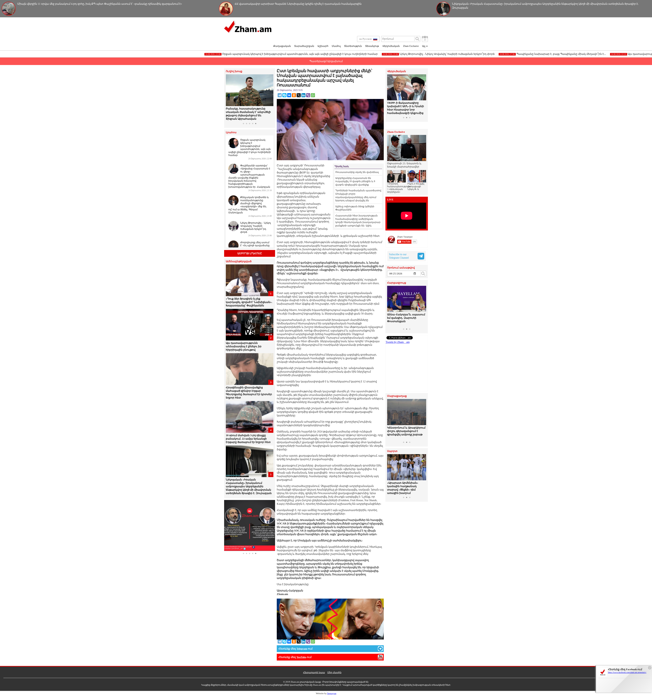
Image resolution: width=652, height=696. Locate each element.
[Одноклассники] (294, 95)
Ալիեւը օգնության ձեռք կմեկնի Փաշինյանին (354, 208)
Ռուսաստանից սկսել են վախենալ (357, 172)
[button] (229, 97)
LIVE (390, 199)
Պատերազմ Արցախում (326, 61)
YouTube (301, 657)
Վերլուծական (391, 46)
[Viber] (308, 95)
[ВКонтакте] (289, 95)
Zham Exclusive (411, 46)
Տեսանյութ (372, 46)
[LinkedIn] (303, 95)
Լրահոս (231, 132)
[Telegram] (280, 95)
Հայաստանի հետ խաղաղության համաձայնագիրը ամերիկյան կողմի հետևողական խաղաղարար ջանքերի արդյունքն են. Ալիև (358, 220)
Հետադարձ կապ (314, 672)
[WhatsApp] (313, 95)
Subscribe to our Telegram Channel (399, 256)
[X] (299, 95)
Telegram (301, 648)
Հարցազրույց (396, 283)
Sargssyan (331, 693)
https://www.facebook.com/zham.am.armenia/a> (627, 672)
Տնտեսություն (353, 46)
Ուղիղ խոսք (234, 71)
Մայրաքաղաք (397, 396)
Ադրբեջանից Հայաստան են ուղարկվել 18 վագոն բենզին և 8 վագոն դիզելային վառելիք (355, 181)
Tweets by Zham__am (398, 342)
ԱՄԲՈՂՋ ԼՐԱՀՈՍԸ (249, 253)
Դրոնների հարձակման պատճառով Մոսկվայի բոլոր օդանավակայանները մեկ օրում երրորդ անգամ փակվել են (358, 195)
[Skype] (284, 95)
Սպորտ (392, 451)
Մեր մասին (334, 672)
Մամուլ (336, 46)
